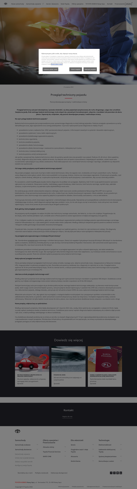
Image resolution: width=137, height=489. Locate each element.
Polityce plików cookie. (56, 64)
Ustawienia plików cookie (50, 69)
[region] (69, 61)
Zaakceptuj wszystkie (90, 69)
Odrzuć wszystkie (75, 69)
